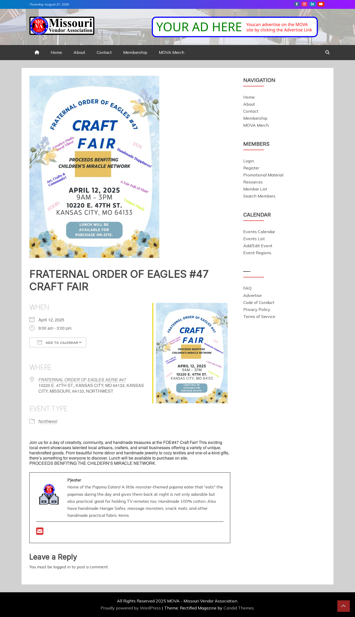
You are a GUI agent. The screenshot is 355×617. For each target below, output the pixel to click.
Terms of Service (259, 316)
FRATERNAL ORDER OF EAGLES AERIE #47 (82, 380)
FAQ (247, 288)
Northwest (47, 421)
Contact (104, 52)
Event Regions (257, 252)
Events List (254, 238)
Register (251, 167)
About (79, 52)
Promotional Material (263, 174)
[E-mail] (39, 532)
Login (248, 160)
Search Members (259, 196)
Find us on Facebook (296, 4)
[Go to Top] (343, 606)
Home (56, 52)
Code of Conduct (258, 302)
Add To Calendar (61, 343)
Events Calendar (259, 231)
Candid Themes (238, 607)
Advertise (252, 295)
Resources (253, 182)
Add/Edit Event (257, 245)
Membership (135, 52)
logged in (62, 566)
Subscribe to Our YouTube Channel (321, 4)
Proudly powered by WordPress (131, 607)
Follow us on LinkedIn (312, 4)
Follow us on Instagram (304, 4)
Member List (255, 189)
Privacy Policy (256, 309)
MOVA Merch (171, 52)
